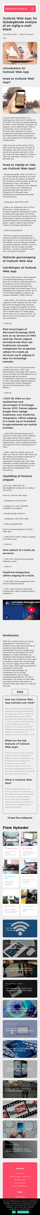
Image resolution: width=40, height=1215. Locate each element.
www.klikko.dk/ (22, 1186)
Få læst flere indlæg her (20, 818)
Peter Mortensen (27, 34)
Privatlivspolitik (23, 1212)
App (4, 38)
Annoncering (20, 1197)
